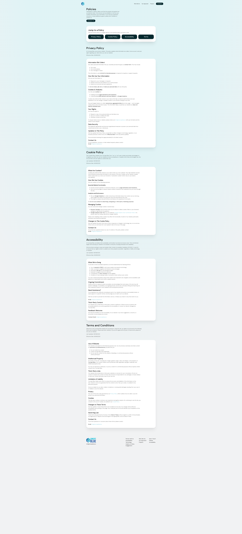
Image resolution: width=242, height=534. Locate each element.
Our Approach (145, 3)
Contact (159, 3)
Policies (151, 440)
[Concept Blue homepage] (82, 3)
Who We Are (137, 3)
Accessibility (129, 37)
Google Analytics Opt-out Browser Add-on (125, 212)
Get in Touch (152, 439)
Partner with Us (130, 439)
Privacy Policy (96, 37)
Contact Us (91, 20)
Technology (129, 442)
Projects (152, 3)
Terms (146, 37)
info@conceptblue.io (120, 120)
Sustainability (129, 440)
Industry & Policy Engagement (130, 444)
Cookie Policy (112, 37)
